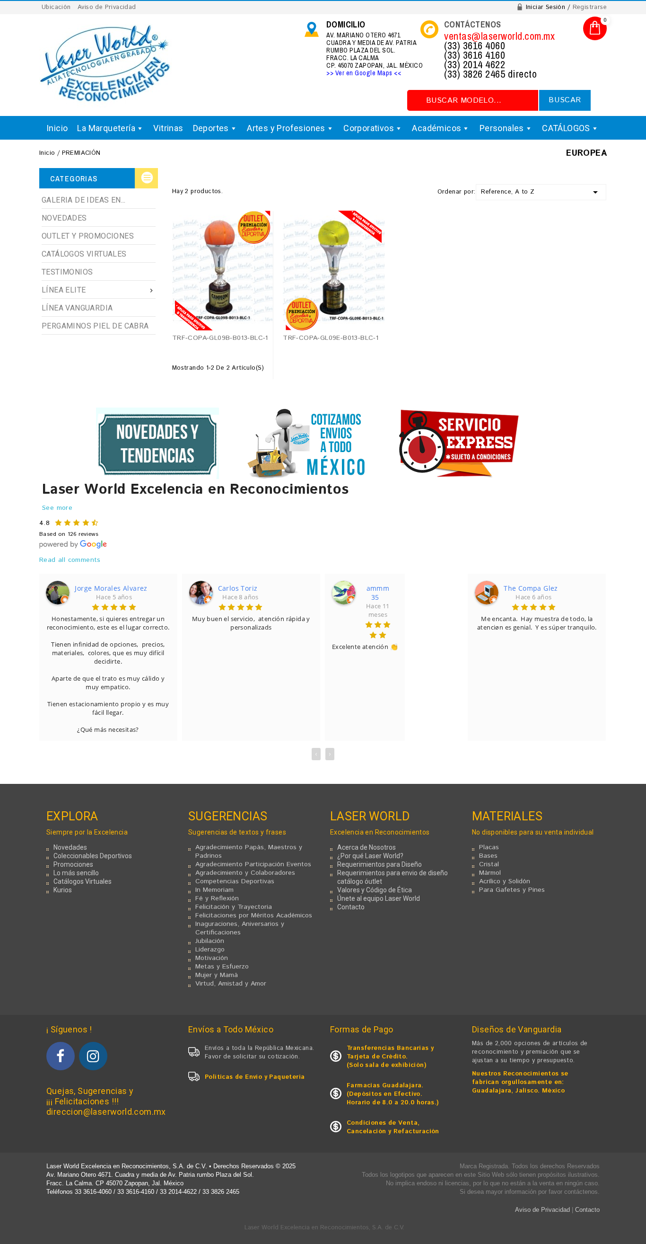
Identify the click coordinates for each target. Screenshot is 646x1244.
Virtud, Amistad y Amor (230, 983)
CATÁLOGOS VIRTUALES (84, 253)
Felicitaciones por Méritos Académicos (253, 915)
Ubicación (56, 7)
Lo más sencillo (76, 873)
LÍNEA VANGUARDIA (77, 307)
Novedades (70, 847)
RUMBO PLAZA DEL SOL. (360, 50)
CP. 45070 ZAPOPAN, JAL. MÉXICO (374, 65)
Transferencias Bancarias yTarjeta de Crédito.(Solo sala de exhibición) (390, 1057)
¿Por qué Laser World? (370, 856)
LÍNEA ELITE (98, 289)
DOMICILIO (346, 24)
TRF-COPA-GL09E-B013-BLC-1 (330, 338)
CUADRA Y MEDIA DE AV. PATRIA (371, 42)
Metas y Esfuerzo (222, 966)
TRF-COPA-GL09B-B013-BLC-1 (220, 338)
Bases (488, 856)
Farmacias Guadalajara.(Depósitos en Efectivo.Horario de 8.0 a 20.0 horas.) (393, 1094)
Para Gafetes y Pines (512, 890)
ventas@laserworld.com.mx (499, 36)
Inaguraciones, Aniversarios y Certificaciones (239, 928)
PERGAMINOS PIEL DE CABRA (95, 325)
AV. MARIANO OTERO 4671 (363, 35)
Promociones (73, 864)
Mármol (490, 873)
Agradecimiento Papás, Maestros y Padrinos (248, 852)
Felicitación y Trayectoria (233, 907)
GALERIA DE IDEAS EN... (84, 199)
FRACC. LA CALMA (352, 57)
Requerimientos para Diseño (379, 864)
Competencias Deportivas (234, 881)
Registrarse (590, 7)
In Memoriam (214, 890)
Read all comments (70, 560)
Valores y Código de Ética (374, 890)
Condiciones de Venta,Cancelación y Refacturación (393, 1127)
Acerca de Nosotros (366, 847)
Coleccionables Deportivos (92, 856)
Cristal (489, 864)
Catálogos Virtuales (82, 881)
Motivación (211, 958)
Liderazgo (210, 949)
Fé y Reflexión (217, 898)
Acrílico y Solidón (504, 881)
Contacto (351, 907)
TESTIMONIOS (67, 271)
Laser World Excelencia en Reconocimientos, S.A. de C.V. (324, 1227)
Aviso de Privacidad (107, 7)
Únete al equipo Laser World (378, 898)
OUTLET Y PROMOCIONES (88, 235)
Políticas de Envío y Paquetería (255, 1077)
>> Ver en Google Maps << (363, 73)
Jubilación (209, 941)
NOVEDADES (64, 217)
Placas (489, 847)
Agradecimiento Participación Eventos (253, 864)
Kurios (62, 890)
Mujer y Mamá (216, 975)
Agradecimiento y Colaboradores (245, 873)
